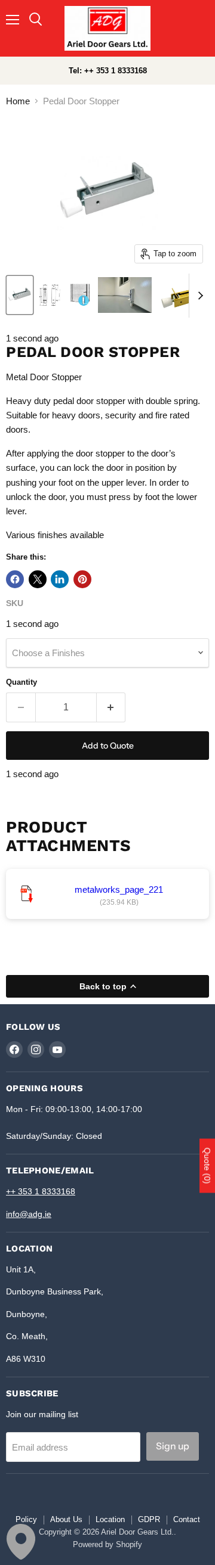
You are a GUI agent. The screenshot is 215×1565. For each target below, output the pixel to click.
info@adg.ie (28, 1214)
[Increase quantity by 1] (111, 707)
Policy (26, 1519)
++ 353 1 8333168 (40, 1191)
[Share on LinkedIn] (60, 579)
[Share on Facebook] (15, 579)
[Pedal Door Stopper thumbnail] (20, 295)
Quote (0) (207, 1166)
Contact (186, 1519)
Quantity (21, 682)
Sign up (172, 1446)
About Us (66, 1519)
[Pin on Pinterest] (82, 579)
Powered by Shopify (107, 1544)
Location (110, 1519)
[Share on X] (38, 579)
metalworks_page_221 (119, 889)
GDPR (149, 1519)
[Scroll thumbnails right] (198, 296)
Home (18, 101)
